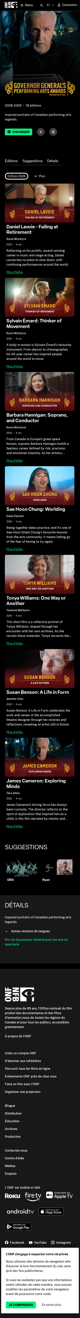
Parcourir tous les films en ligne (27, 1069)
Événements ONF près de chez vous (31, 1076)
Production (13, 1136)
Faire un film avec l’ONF (22, 1084)
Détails (52, 161)
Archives (11, 1129)
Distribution (13, 1113)
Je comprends (21, 1305)
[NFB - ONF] (11, 5)
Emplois (11, 1174)
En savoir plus (51, 1305)
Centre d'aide (14, 1158)
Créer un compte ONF (20, 1053)
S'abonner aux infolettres (23, 1061)
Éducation (12, 1121)
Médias (10, 1166)
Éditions (11, 161)
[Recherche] (41, 5)
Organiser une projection (22, 1092)
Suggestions (33, 161)
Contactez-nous (16, 1150)
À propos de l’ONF (18, 1036)
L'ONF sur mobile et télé (22, 1187)
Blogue (10, 1106)
